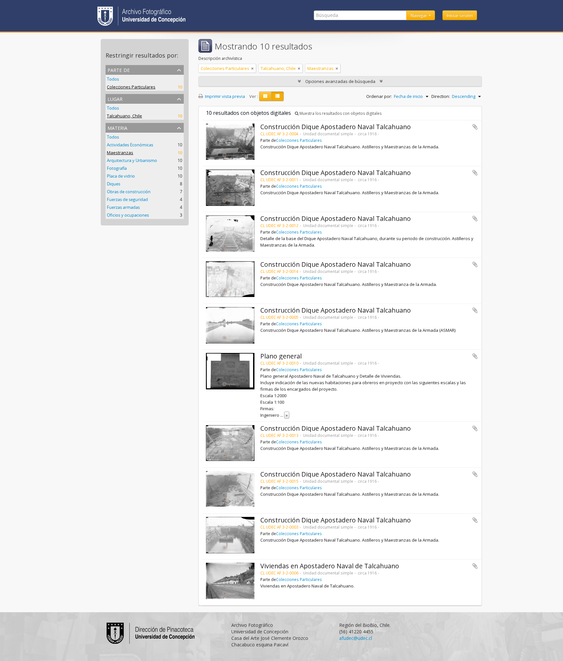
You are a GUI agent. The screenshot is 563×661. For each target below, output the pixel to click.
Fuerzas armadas (123, 207)
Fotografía (117, 168)
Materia (117, 127)
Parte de (119, 69)
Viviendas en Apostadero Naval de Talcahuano (329, 565)
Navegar (419, 15)
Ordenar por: (379, 96)
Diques (113, 184)
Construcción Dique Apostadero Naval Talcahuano (335, 126)
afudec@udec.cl (355, 638)
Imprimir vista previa (224, 96)
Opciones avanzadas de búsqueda (340, 81)
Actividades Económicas (130, 145)
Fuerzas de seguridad (127, 199)
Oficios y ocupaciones (128, 215)
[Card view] (265, 96)
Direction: (440, 96)
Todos (113, 79)
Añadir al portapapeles (475, 127)
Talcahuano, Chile (124, 116)
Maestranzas (120, 152)
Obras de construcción (129, 192)
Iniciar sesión (460, 15)
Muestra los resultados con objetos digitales (340, 113)
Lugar (115, 98)
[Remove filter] (252, 68)
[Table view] (277, 96)
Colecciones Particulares (131, 87)
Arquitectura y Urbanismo (132, 160)
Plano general (281, 356)
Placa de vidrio (121, 176)
